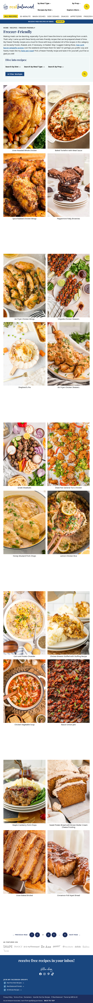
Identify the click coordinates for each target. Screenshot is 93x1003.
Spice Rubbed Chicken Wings (24, 219)
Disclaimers (28, 997)
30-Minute (25, 16)
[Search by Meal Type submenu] (44, 66)
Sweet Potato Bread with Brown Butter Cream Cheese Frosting (68, 826)
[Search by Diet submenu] (20, 66)
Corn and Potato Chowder (24, 656)
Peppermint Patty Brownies (68, 219)
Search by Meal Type (33, 67)
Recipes (13, 28)
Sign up (60, 21)
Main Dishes (39, 16)
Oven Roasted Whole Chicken (24, 150)
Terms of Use (18, 997)
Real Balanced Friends (14, 986)
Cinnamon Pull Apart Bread (68, 895)
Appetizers (76, 16)
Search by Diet (11, 67)
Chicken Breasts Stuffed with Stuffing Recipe (68, 656)
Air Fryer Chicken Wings (25, 319)
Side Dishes (53, 16)
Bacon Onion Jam (68, 725)
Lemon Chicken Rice (68, 556)
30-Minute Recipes (13, 990)
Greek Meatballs (24, 488)
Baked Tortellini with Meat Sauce (68, 150)
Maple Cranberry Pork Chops (24, 825)
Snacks (65, 16)
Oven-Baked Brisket (24, 895)
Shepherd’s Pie (24, 387)
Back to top (49, 1001)
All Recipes (11, 16)
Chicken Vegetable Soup (25, 725)
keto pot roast (27, 50)
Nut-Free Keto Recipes (14, 983)
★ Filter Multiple (14, 74)
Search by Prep (55, 67)
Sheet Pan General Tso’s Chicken (68, 488)
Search (87, 7)
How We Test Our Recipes (41, 997)
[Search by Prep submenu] (63, 66)
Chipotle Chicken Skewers (68, 319)
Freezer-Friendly (27, 28)
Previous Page (20, 935)
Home (5, 28)
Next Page (74, 935)
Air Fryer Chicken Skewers (68, 387)
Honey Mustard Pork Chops (24, 556)
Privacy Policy (7, 997)
